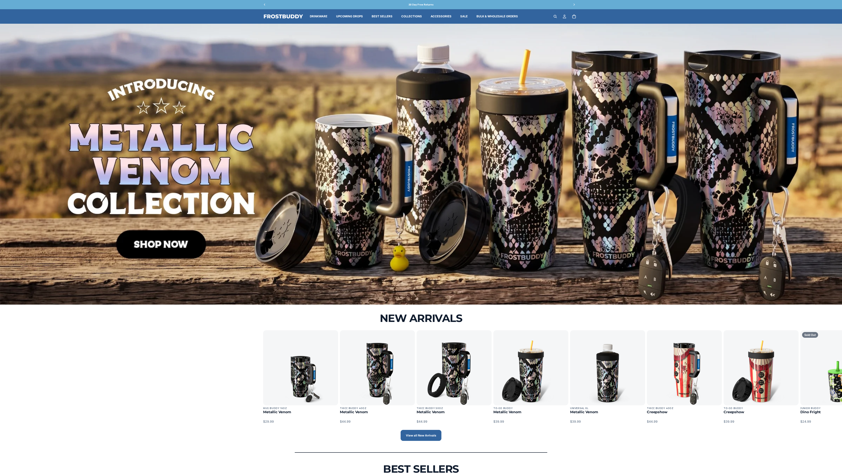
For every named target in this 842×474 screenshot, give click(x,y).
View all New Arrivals (421, 435)
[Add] (331, 398)
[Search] (555, 16)
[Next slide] (574, 377)
